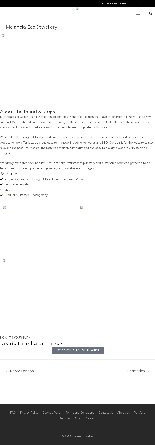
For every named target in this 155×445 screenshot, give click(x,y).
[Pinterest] (83, 427)
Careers (91, 418)
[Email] (72, 427)
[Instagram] (66, 427)
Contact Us (105, 412)
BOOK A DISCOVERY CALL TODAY (122, 3)
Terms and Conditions (80, 412)
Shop (78, 418)
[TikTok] (89, 427)
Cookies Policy (52, 412)
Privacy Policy (29, 412)
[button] (150, 14)
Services (65, 418)
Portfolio (139, 412)
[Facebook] (77, 427)
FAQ (13, 412)
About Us (123, 412)
